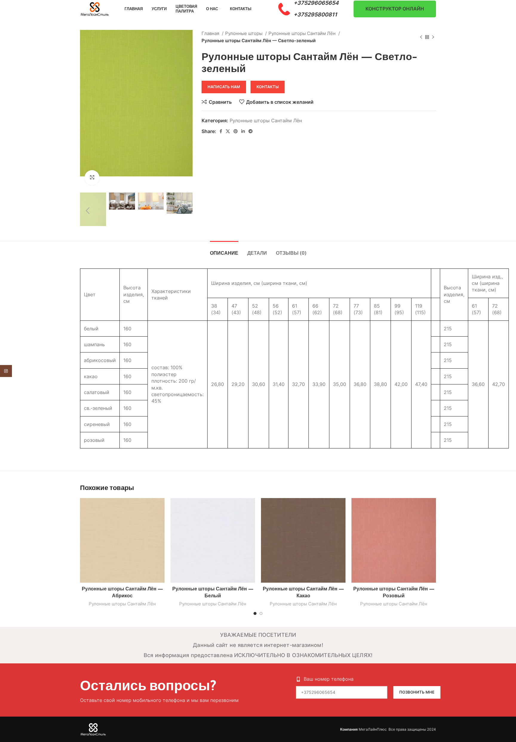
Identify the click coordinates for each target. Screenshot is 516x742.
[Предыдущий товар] (421, 37)
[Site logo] (95, 8)
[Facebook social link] (221, 131)
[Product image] (122, 540)
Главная (211, 33)
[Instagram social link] (6, 371)
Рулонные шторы (244, 33)
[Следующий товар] (433, 37)
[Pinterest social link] (235, 131)
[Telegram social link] (250, 131)
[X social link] (228, 131)
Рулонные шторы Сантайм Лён (302, 33)
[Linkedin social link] (243, 131)
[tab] (224, 250)
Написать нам (224, 86)
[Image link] (93, 729)
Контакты (268, 86)
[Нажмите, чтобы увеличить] (92, 177)
